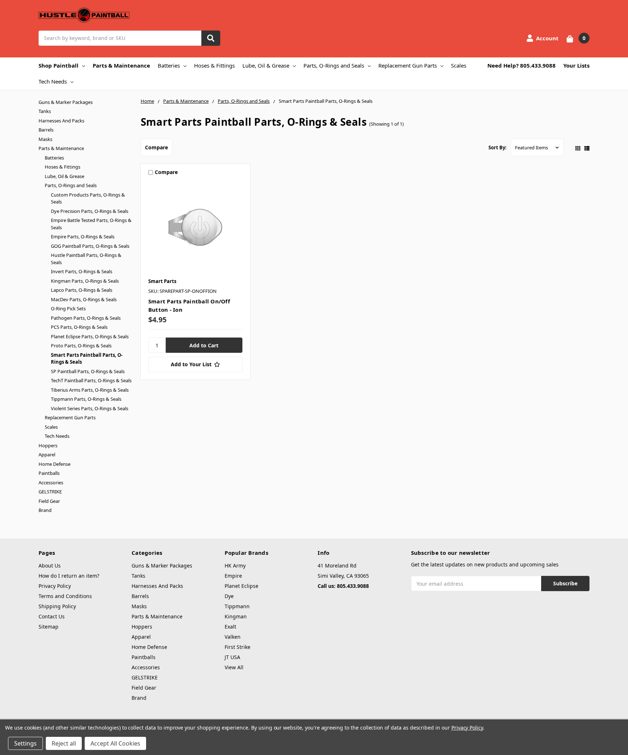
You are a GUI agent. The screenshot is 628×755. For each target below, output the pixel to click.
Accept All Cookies (115, 743)
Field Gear (49, 501)
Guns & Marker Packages (66, 102)
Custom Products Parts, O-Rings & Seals (88, 198)
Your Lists (576, 65)
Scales (458, 65)
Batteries (169, 65)
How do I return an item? (69, 575)
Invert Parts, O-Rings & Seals (81, 271)
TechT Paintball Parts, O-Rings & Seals (91, 380)
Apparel (47, 454)
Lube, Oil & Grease (265, 65)
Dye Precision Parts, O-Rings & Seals (89, 211)
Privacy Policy (55, 585)
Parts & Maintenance (121, 65)
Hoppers (48, 445)
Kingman (236, 616)
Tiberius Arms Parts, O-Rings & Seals (90, 390)
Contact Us (52, 616)
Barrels (46, 129)
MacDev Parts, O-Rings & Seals (84, 299)
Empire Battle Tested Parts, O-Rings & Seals (91, 224)
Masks (45, 139)
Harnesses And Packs (61, 120)
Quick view (195, 227)
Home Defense (55, 464)
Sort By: (497, 147)
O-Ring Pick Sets (68, 308)
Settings (25, 743)
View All (234, 667)
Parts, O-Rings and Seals (333, 65)
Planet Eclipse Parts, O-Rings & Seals (90, 336)
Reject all (64, 743)
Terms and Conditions (65, 596)
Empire (233, 575)
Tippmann (237, 606)
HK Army (235, 565)
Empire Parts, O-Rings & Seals (82, 236)
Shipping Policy (57, 606)
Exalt (230, 626)
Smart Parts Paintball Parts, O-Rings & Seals (86, 359)
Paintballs (49, 473)
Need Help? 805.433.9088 (521, 65)
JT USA (232, 657)
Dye (229, 596)
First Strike (237, 646)
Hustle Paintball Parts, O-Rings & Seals (86, 259)
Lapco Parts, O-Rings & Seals (81, 290)
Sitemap (49, 626)
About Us (50, 565)
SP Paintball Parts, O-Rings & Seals (88, 371)
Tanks (45, 111)
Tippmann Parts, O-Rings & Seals (86, 399)
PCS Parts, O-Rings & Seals (79, 327)
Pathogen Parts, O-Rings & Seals (86, 318)
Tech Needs (53, 81)
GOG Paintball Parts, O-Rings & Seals (90, 246)
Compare (156, 147)
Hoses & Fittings (214, 65)
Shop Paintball (58, 65)
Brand (45, 510)
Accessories (51, 482)
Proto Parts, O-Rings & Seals (81, 345)
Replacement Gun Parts (407, 65)
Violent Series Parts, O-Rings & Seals (89, 408)
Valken (233, 636)
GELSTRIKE (50, 491)
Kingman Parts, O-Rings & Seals (85, 281)
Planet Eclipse (241, 585)
